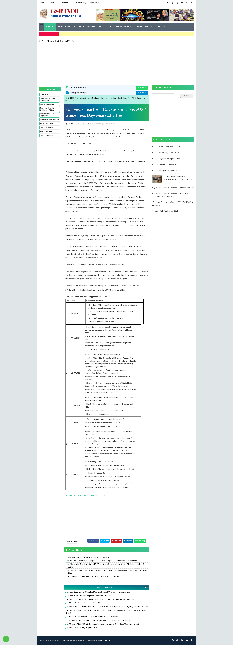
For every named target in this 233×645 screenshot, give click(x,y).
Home (41, 2)
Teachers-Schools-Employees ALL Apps (48, 109)
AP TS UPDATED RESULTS (119, 27)
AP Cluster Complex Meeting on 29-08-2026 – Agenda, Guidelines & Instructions (102, 561)
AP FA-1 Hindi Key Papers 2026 (165, 211)
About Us (52, 2)
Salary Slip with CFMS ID (49, 120)
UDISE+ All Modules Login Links (47, 99)
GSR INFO (64, 640)
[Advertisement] (116, 63)
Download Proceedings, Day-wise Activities (85, 495)
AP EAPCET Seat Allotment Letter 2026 (84, 603)
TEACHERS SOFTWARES (90, 27)
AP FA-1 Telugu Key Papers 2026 (166, 170)
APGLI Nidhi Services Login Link (48, 115)
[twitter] (182, 3)
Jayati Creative (103, 640)
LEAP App (44, 94)
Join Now (141, 87)
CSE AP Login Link (47, 104)
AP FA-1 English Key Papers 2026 (166, 158)
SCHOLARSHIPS (144, 27)
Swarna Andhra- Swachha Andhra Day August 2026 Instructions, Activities (98, 620)
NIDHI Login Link (46, 131)
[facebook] (168, 3)
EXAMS (161, 27)
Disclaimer (94, 2)
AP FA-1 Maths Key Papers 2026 (165, 152)
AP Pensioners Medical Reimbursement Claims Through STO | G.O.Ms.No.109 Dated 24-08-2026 (108, 571)
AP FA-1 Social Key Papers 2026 (165, 164)
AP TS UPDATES (65, 27)
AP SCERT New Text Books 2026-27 (56, 41)
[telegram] (172, 3)
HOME (50, 27)
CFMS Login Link (46, 135)
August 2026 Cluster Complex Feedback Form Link (89, 595)
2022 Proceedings (77, 98)
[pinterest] (191, 3)
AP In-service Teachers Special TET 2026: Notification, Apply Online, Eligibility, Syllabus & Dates (106, 565)
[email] (187, 640)
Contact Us (65, 2)
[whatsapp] (187, 3)
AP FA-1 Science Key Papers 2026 (82, 627)
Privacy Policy (80, 2)
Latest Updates (93, 98)
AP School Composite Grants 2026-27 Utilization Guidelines (93, 576)
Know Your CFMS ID (47, 124)
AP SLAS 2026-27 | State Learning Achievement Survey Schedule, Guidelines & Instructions (106, 624)
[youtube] (177, 3)
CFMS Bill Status (46, 127)
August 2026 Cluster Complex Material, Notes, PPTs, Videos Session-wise (98, 592)
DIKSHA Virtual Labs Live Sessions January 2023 (89, 557)
